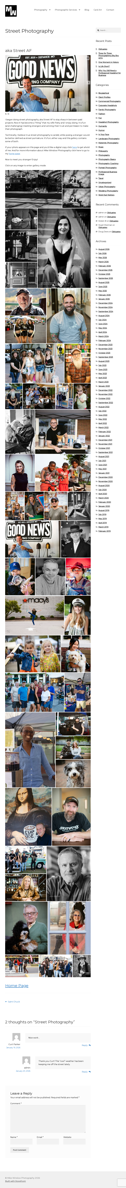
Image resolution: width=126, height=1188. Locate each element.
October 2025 (104, 274)
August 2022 (103, 407)
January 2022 (104, 436)
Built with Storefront (15, 1181)
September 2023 (105, 357)
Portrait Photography (107, 168)
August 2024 (104, 316)
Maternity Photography (108, 143)
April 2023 (102, 378)
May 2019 (102, 519)
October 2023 (104, 353)
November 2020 (105, 481)
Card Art (98, 10)
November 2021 (105, 444)
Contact (110, 10)
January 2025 (104, 299)
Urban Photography (106, 187)
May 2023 (102, 374)
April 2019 (102, 523)
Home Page (16, 985)
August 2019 (103, 510)
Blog (87, 10)
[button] (7, 82)
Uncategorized (104, 182)
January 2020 (104, 506)
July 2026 (102, 253)
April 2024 (102, 332)
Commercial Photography (109, 101)
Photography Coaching (108, 163)
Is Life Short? (104, 66)
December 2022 (105, 390)
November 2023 (105, 349)
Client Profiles (104, 97)
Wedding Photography (108, 191)
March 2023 (103, 382)
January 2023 (104, 386)
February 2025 (104, 295)
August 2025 (103, 282)
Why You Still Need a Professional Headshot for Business (109, 73)
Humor (101, 130)
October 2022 (104, 398)
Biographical (103, 93)
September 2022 (105, 403)
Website (67, 1137)
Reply (85, 1045)
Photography (40, 10)
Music (100, 147)
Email (40, 1137)
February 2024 (104, 340)
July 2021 (102, 461)
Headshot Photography (108, 122)
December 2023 (105, 345)
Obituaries (102, 49)
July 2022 (102, 411)
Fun (100, 118)
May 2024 (102, 328)
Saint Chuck (14, 1001)
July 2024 (102, 320)
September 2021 (105, 452)
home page (14, 154)
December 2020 (105, 477)
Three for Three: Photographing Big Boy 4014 (108, 55)
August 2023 (103, 361)
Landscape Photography (109, 139)
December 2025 (105, 270)
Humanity (102, 126)
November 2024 (105, 307)
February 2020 (104, 502)
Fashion (101, 114)
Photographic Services (66, 10)
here (74, 147)
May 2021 (102, 469)
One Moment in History (108, 62)
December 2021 (105, 440)
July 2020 (102, 490)
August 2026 (103, 249)
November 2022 (105, 394)
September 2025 (105, 278)
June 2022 (102, 415)
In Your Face (103, 134)
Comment (16, 1103)
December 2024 (105, 303)
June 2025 (102, 287)
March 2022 (103, 427)
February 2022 (104, 432)
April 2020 (102, 494)
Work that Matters (106, 195)
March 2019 (103, 527)
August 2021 (103, 456)
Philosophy (103, 151)
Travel (100, 178)
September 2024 (105, 311)
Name (14, 1137)
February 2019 (104, 531)
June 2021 (102, 465)
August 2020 (104, 485)
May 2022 (102, 419)
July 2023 (102, 365)
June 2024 (102, 324)
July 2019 (102, 514)
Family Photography (107, 110)
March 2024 (103, 336)
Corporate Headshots (107, 105)
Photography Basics (107, 159)
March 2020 (103, 498)
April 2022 (102, 423)
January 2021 (104, 473)
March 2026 (103, 262)
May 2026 (102, 258)
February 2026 (104, 266)
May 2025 (102, 291)
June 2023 (102, 369)
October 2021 (104, 448)
